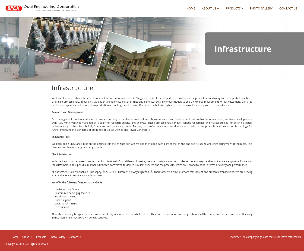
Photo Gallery (261, 8)
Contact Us (288, 8)
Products (233, 8)
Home (191, 8)
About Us (209, 8)
